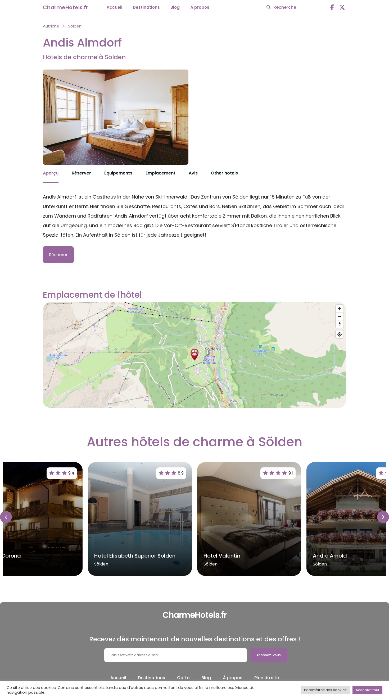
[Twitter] (342, 7)
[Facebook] (332, 7)
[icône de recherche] (268, 7)
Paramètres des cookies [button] (325, 689)
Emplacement (160, 173)
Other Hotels (224, 173)
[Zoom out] (339, 316)
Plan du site (266, 678)
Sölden (75, 26)
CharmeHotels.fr (65, 7)
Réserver (81, 173)
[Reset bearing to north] (339, 324)
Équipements (118, 173)
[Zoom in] (339, 308)
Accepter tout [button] (367, 689)
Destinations (146, 7)
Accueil (114, 7)
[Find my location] (339, 334)
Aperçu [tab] (50, 173)
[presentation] (6, 517)
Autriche (51, 26)
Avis (193, 173)
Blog (175, 7)
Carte (183, 678)
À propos (199, 7)
